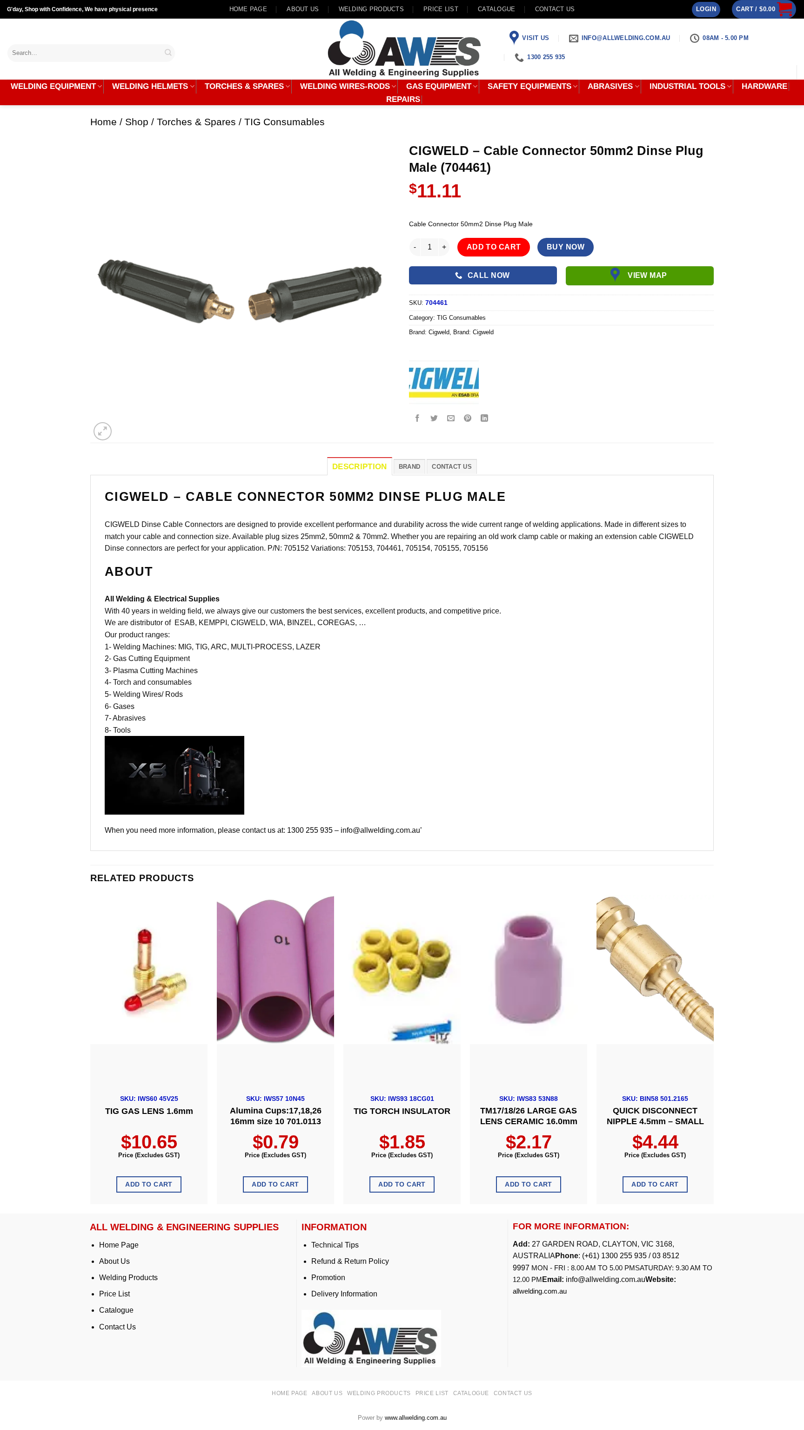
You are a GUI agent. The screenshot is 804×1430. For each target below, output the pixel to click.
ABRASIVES (610, 86)
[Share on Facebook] (417, 418)
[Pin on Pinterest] (468, 418)
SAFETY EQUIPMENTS (529, 86)
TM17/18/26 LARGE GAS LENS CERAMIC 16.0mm (528, 1116)
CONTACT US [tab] (452, 466)
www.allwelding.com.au (416, 1417)
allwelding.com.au (540, 1291)
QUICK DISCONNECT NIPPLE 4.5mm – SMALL (655, 1116)
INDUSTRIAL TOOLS (687, 86)
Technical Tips (335, 1245)
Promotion (328, 1278)
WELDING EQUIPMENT (53, 86)
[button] (706, 9)
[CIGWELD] (444, 382)
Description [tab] (359, 466)
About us (303, 9)
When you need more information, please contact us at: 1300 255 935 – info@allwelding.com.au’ (263, 830)
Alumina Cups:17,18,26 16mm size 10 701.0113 (276, 1116)
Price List (114, 1294)
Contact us (555, 9)
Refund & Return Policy (350, 1261)
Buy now (565, 247)
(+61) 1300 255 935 (614, 1256)
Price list (440, 9)
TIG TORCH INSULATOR (402, 1111)
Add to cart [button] (149, 1184)
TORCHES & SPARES (244, 86)
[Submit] (168, 53)
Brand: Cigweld (473, 332)
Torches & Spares (196, 121)
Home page (248, 9)
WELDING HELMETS (150, 86)
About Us (114, 1261)
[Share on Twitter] (434, 418)
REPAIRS (403, 99)
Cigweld (439, 332)
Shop (136, 121)
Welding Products (371, 9)
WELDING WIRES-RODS (345, 86)
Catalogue (496, 9)
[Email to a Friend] (451, 418)
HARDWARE (764, 86)
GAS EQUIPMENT (438, 86)
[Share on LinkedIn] (484, 418)
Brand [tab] (409, 466)
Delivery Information (344, 1294)
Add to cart (494, 247)
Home (103, 121)
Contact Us (117, 1327)
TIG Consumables (284, 121)
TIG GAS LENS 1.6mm (149, 1111)
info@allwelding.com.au (605, 1279)
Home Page (119, 1245)
